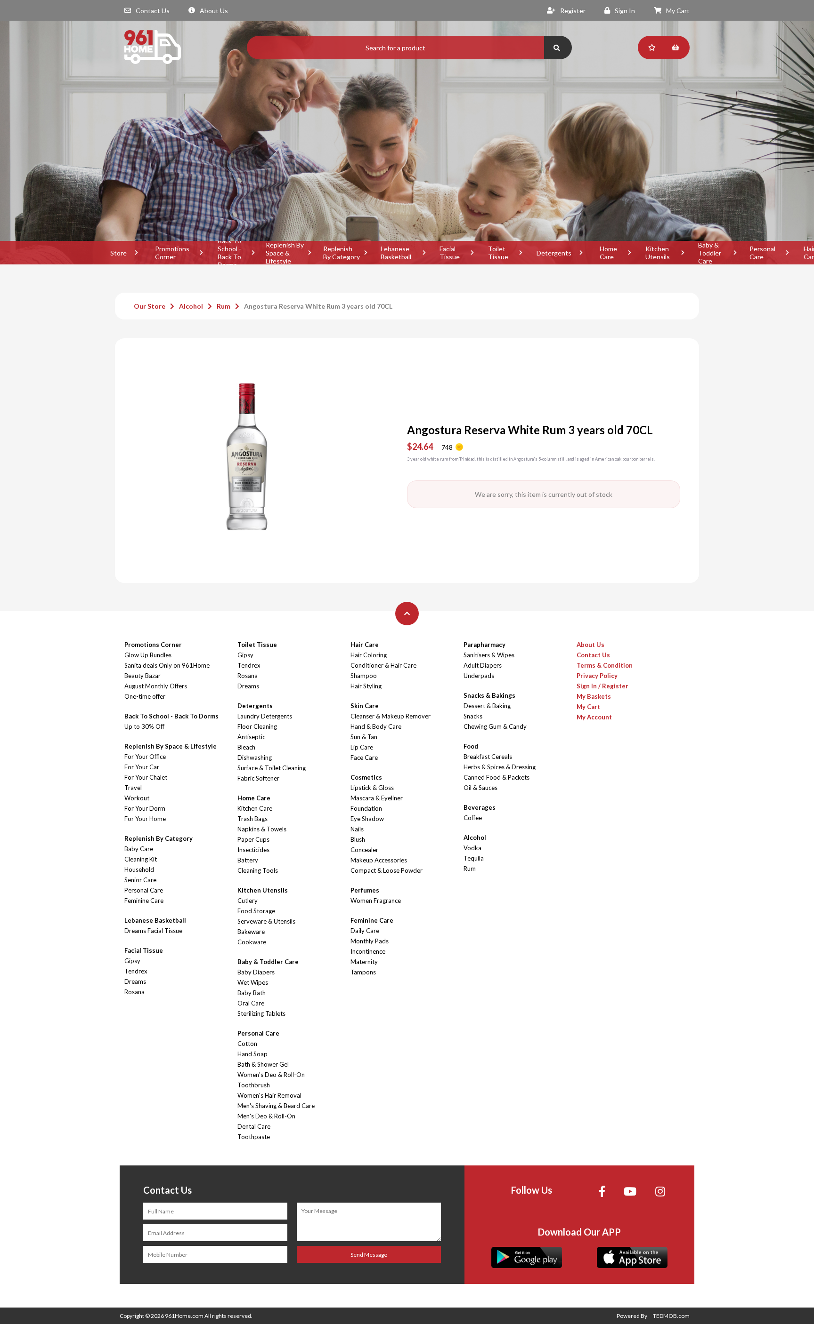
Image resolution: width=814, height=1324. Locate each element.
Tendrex (135, 971)
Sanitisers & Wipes (489, 655)
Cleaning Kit (140, 859)
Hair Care (364, 644)
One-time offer (144, 696)
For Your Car (141, 767)
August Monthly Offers (155, 686)
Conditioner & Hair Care (383, 665)
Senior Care (140, 880)
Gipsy (132, 961)
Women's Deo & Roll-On (271, 1074)
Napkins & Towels (261, 829)
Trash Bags (252, 818)
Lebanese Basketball (396, 253)
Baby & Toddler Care (709, 252)
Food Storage (256, 911)
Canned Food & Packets (496, 777)
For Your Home (145, 818)
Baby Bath (251, 993)
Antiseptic (251, 737)
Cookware (251, 942)
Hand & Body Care (375, 726)
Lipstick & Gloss (372, 787)
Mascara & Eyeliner (376, 798)
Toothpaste (253, 1137)
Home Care (608, 253)
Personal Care (762, 253)
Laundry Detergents (264, 716)
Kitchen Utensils (657, 253)
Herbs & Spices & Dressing (500, 767)
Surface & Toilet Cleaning (271, 768)
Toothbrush (253, 1085)
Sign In (625, 11)
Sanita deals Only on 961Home (167, 665)
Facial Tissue (450, 253)
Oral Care (250, 1003)
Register (573, 11)
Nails (357, 829)
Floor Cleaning (257, 726)
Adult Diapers (483, 665)
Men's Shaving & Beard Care (276, 1105)
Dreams (135, 981)
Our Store (149, 306)
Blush (357, 839)
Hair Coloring (368, 655)
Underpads (479, 675)
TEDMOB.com (671, 1315)
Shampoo (363, 675)
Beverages (480, 807)
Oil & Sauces (480, 787)
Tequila (474, 858)
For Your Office (145, 756)
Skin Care (364, 706)
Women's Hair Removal (269, 1095)
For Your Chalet (145, 777)
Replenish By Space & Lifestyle (285, 252)
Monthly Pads (369, 941)
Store (118, 253)
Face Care (364, 757)
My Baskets (594, 696)
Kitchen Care (254, 808)
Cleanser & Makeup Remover (390, 716)
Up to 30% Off (144, 726)
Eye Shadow (367, 818)
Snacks (473, 716)
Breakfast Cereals (488, 756)
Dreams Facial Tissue (153, 930)
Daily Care (364, 930)
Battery (247, 860)
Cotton (247, 1043)
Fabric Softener (258, 778)
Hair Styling (366, 686)
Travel (133, 787)
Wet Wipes (252, 982)
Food (471, 746)
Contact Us (153, 11)
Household (139, 869)
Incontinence (367, 951)
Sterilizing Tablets (261, 1013)
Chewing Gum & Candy (495, 726)
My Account (594, 717)
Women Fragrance (375, 900)
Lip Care (361, 747)
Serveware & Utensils (266, 921)
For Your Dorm (144, 808)
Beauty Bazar (142, 675)
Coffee (473, 818)
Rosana (134, 992)
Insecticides (253, 849)
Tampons (363, 972)
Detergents (554, 253)
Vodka (472, 848)
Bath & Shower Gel (263, 1064)
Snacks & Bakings (489, 695)
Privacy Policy (597, 675)
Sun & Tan (363, 737)
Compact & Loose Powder (386, 870)
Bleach (246, 747)
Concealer (364, 849)
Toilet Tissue (498, 253)
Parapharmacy (484, 644)
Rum (223, 306)
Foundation (366, 808)
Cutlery (247, 900)
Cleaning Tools (257, 870)
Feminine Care (143, 900)
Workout (136, 798)
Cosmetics (366, 777)
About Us (214, 11)
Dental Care (253, 1126)
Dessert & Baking (487, 706)
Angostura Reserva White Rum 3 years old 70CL (318, 306)
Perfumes (364, 890)
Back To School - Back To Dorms (229, 252)
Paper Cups (253, 839)
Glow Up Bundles (147, 655)
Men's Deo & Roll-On (266, 1116)
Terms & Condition (605, 665)
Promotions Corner (172, 253)
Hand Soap (252, 1054)
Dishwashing (254, 757)
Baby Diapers (256, 972)
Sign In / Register (602, 686)
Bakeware (251, 931)
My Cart (678, 11)
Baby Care (138, 849)
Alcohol (191, 306)
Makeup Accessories (378, 860)
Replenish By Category (341, 253)
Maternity (364, 961)
